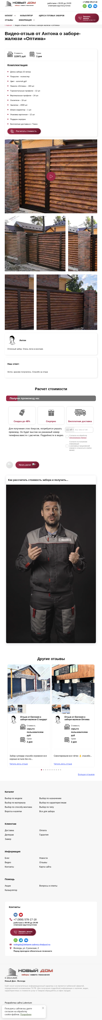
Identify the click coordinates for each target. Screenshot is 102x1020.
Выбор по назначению (50, 798)
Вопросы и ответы (48, 886)
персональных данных (77, 438)
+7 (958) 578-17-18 (90, 2)
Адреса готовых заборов (51, 16)
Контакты (9, 867)
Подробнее (25, 1014)
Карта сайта (45, 867)
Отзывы (9, 20)
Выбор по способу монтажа (18, 807)
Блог (7, 858)
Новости (43, 858)
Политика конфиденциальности (20, 1006)
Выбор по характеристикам (52, 803)
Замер (8, 839)
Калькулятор (26, 16)
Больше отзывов (86, 774)
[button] (41, 769)
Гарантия (43, 835)
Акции (8, 886)
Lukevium (27, 1003)
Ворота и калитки (13, 811)
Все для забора (47, 811)
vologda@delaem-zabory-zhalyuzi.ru (32, 944)
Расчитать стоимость (26, 131)
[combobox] (69, 429)
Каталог (9, 16)
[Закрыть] (43, 1008)
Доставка (9, 830)
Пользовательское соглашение (20, 1009)
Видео (8, 862)
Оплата (43, 830)
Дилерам (9, 835)
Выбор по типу (46, 807)
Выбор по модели (13, 798)
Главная (8, 25)
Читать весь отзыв (19, 764)
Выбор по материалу (15, 803)
